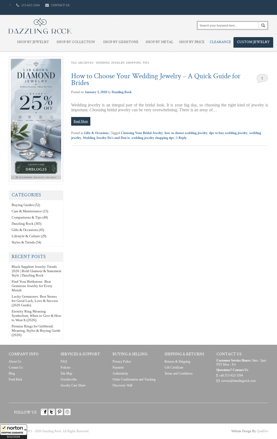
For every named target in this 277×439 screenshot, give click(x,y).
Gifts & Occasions (96, 133)
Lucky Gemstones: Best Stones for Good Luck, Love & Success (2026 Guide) (35, 300)
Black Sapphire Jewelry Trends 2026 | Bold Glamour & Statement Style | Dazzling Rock (36, 271)
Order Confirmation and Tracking (134, 379)
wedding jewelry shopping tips (152, 138)
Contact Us (16, 367)
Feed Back (15, 379)
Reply (181, 138)
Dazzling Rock (122, 92)
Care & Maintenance (27, 211)
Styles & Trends (23, 242)
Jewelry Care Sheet (73, 385)
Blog (12, 373)
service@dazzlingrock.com (238, 381)
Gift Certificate (173, 367)
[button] (13, 431)
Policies (66, 367)
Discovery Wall (122, 385)
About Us (15, 361)
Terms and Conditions (178, 373)
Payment (118, 367)
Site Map (66, 373)
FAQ (64, 361)
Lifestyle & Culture (26, 236)
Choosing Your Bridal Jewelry (142, 133)
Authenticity (120, 373)
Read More (81, 121)
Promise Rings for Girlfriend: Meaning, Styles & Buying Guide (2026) (36, 330)
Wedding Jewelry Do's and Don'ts (106, 138)
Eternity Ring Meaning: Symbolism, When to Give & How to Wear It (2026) (36, 315)
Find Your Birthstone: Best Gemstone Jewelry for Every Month (32, 285)
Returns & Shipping (177, 361)
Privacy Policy (122, 361)
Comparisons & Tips (27, 217)
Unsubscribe (69, 379)
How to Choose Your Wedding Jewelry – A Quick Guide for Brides (155, 80)
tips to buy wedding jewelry (228, 133)
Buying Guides (23, 205)
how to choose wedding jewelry (185, 133)
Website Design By (243, 431)
